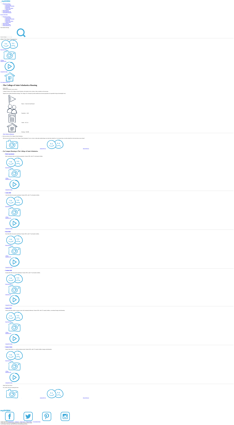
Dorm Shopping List (7, 11)
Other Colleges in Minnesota (8, 134)
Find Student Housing (7, 12)
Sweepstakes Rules (36, 421)
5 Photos (2, 60)
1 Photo (6, 178)
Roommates (7, 7)
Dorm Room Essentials (9, 6)
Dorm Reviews (11, 421)
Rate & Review (6, 10)
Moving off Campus (9, 8)
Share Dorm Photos (6, 24)
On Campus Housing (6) (5, 82)
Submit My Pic (3, 61)
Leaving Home (8, 4)
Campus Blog (8, 9)
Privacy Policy (29, 421)
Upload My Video (3, 71)
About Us (17, 421)
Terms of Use (22, 421)
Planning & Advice (6, 3)
